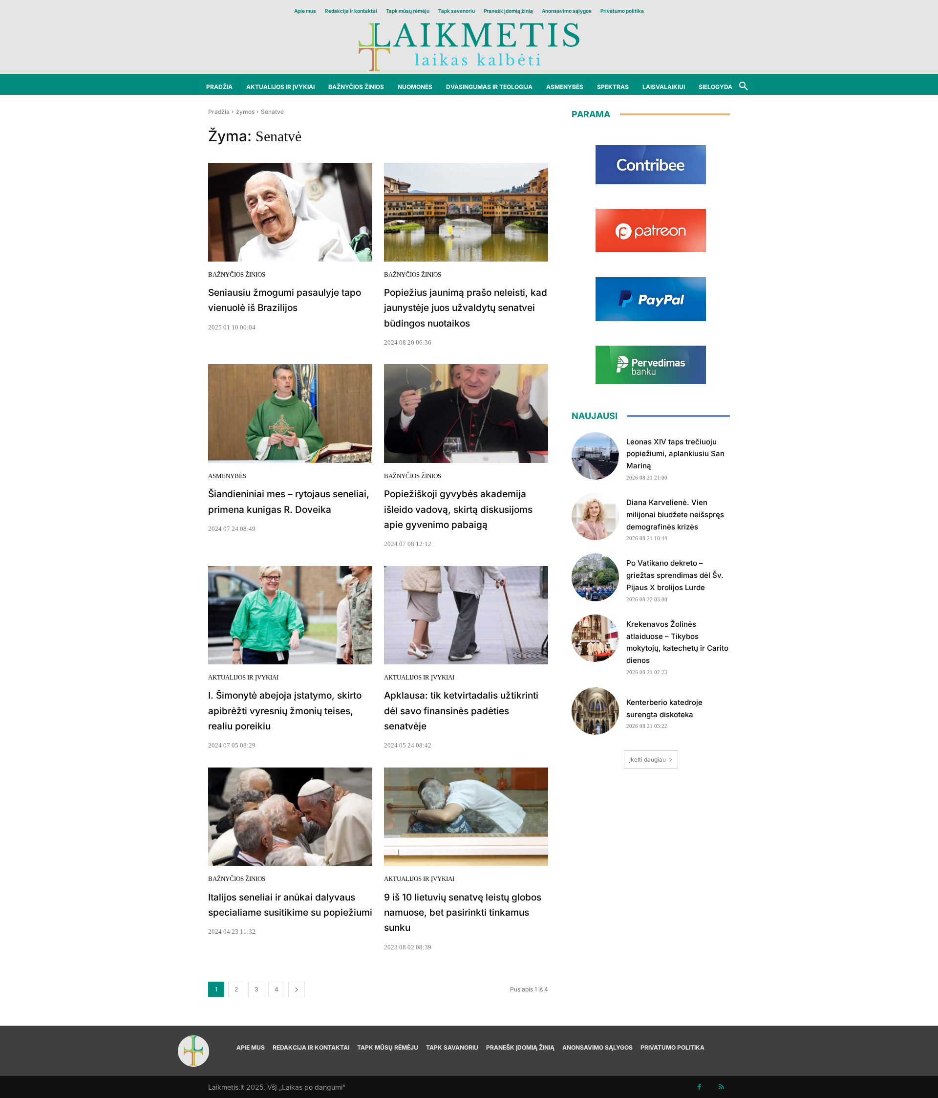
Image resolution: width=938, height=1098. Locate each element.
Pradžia (219, 111)
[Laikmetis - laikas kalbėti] (469, 46)
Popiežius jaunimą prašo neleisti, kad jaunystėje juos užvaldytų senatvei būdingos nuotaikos (465, 308)
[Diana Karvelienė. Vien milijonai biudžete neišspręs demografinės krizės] (595, 516)
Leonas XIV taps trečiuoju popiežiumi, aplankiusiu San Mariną (675, 454)
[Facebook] (699, 1087)
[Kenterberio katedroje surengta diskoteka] (595, 711)
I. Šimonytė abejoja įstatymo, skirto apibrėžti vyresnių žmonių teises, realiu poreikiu (285, 711)
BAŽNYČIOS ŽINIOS (236, 274)
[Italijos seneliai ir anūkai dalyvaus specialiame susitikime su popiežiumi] (290, 817)
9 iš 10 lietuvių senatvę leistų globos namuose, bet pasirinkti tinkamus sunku (462, 913)
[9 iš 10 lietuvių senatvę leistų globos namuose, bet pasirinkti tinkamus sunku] (466, 817)
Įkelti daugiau (647, 759)
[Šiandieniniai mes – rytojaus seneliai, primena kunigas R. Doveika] (290, 413)
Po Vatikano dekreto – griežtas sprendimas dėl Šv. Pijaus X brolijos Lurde (675, 575)
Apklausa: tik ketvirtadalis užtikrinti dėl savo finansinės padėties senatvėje (461, 711)
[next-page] (296, 989)
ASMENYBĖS (227, 476)
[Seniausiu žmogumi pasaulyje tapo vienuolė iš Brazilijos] (290, 212)
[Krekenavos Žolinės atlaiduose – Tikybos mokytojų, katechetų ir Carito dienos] (595, 638)
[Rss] (721, 1087)
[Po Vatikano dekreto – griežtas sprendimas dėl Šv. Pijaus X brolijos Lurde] (595, 577)
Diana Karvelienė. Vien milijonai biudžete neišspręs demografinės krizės (675, 514)
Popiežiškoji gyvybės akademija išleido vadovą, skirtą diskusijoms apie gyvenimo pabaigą (458, 509)
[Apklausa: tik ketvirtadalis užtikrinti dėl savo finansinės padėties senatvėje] (466, 615)
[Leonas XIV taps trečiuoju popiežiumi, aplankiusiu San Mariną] (595, 456)
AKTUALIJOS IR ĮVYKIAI (243, 677)
